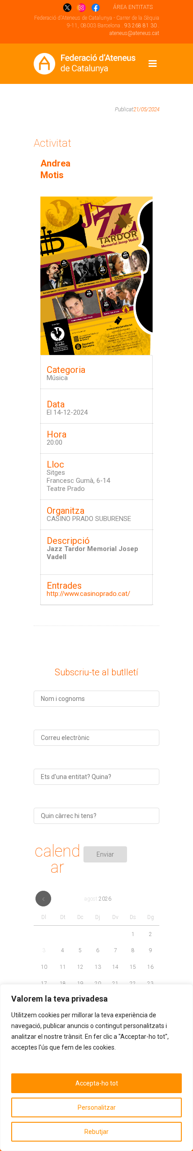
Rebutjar (96, 1131)
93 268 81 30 (140, 25)
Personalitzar (97, 1107)
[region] (96, 1067)
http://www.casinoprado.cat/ (88, 594)
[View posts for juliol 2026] (43, 898)
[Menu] (152, 63)
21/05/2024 (146, 109)
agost (97, 899)
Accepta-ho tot (96, 1083)
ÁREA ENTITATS (133, 7)
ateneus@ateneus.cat (134, 33)
